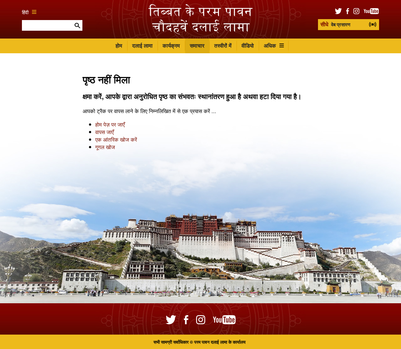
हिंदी (25, 11)
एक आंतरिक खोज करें (116, 139)
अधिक (270, 45)
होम (119, 45)
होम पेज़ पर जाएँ (110, 124)
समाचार (197, 45)
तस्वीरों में (223, 45)
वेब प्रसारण (335, 24)
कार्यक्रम (171, 45)
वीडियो (248, 45)
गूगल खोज (105, 147)
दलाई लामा (142, 45)
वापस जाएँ (104, 132)
